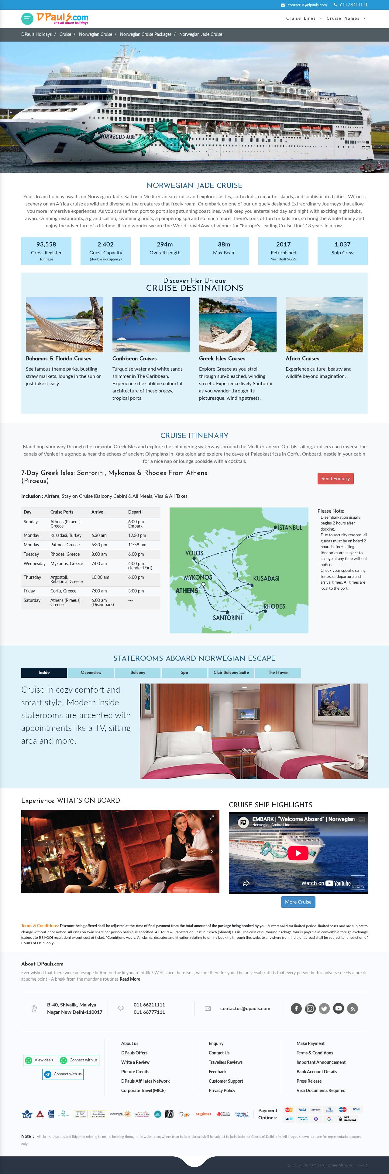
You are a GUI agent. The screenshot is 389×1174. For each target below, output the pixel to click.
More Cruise (298, 902)
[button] (27, 19)
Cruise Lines (302, 19)
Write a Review (135, 1062)
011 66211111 (354, 5)
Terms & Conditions (315, 1053)
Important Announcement (321, 1062)
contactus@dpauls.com (308, 5)
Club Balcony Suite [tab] (231, 672)
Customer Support (226, 1081)
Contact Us (219, 1053)
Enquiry (216, 1044)
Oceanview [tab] (91, 672)
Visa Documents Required (321, 1091)
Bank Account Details (317, 1072)
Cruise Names (345, 19)
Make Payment (311, 1044)
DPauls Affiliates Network (145, 1081)
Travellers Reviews (226, 1062)
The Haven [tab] (278, 672)
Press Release (309, 1081)
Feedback (217, 1072)
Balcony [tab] (137, 672)
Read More (130, 979)
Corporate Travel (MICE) (143, 1091)
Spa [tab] (184, 672)
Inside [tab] (44, 672)
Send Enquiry (336, 478)
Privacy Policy (222, 1091)
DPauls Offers (134, 1053)
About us (129, 1044)
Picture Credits (135, 1072)
